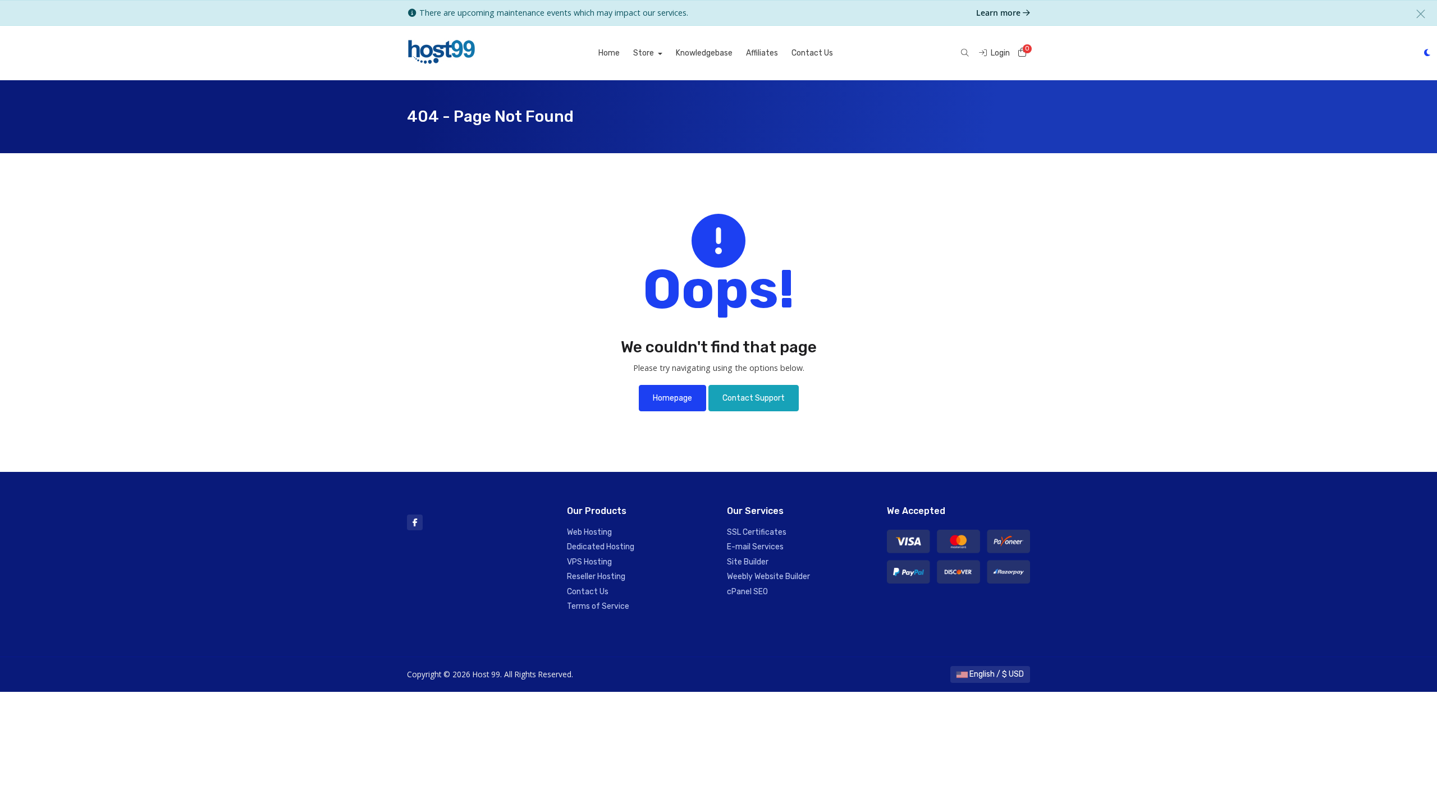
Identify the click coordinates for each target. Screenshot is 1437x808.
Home (609, 53)
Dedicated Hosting (600, 547)
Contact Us (812, 53)
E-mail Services (755, 547)
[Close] (1420, 14)
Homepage (672, 398)
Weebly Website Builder (768, 576)
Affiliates (762, 53)
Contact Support (753, 398)
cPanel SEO (747, 591)
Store (644, 53)
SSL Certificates (756, 532)
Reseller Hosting (596, 576)
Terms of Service (598, 606)
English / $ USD (996, 674)
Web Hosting (589, 532)
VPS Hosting (589, 562)
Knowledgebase (704, 53)
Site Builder (747, 562)
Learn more (999, 12)
